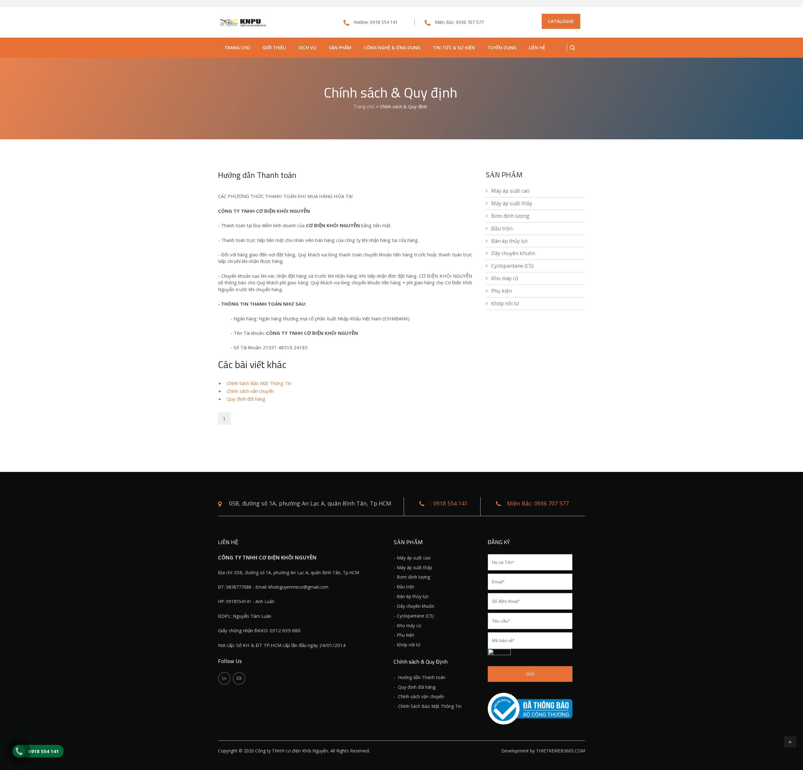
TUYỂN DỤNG (501, 48)
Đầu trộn (502, 228)
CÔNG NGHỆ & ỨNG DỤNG (392, 48)
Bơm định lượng (510, 215)
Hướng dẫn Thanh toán (421, 677)
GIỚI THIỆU (274, 48)
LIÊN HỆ (537, 48)
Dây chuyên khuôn (513, 253)
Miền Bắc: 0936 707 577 (459, 22)
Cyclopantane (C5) (512, 265)
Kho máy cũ (504, 278)
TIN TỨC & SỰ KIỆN (454, 48)
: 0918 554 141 (449, 503)
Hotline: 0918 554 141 (376, 22)
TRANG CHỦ (237, 48)
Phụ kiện (501, 290)
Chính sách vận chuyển (250, 391)
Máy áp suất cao (510, 190)
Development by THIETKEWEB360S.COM (543, 751)
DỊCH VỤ (307, 48)
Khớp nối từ (505, 303)
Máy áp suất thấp (511, 203)
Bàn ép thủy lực (509, 241)
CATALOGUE (561, 21)
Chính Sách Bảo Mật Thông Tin (259, 383)
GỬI (530, 673)
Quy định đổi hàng (246, 399)
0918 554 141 (43, 751)
